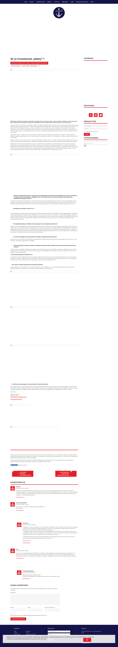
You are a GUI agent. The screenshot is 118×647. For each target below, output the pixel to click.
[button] (85, 146)
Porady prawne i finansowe (38, 63)
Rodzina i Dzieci (41, 1)
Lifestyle (56, 1)
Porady (32, 1)
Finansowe (14, 63)
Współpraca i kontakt (82, 1)
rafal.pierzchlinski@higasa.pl (18, 397)
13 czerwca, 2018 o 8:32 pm (29, 572)
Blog (15, 631)
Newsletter (28, 631)
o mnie (72, 1)
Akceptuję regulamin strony (92, 131)
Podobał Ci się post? (22, 465)
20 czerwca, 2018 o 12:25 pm (29, 524)
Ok (87, 640)
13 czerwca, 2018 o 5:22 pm (22, 550)
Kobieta (49, 1)
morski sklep (17, 634)
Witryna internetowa (50, 607)
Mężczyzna (65, 1)
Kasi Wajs (17, 66)
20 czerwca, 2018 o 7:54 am (22, 504)
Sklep (92, 1)
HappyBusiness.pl (85, 643)
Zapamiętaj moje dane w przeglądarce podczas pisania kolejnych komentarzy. (28, 615)
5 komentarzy (33, 66)
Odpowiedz (19, 497)
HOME (25, 1)
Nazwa (12, 607)
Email (29, 607)
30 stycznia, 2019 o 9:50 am (22, 488)
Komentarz (13, 592)
